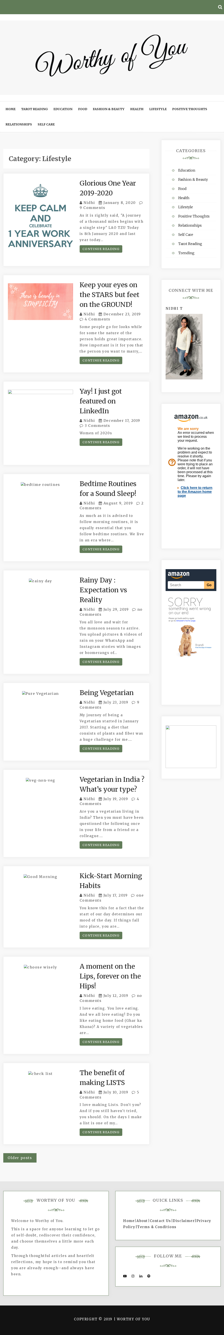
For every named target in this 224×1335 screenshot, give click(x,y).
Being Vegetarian (107, 692)
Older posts (20, 1158)
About (142, 1221)
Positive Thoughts (189, 109)
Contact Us (160, 1221)
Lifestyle (158, 109)
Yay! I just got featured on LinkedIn (101, 401)
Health (137, 109)
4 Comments (96, 319)
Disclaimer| (184, 1221)
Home (10, 109)
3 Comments (96, 425)
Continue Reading (100, 249)
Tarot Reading (34, 109)
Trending (186, 253)
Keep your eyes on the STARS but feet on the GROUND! (109, 295)
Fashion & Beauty (108, 109)
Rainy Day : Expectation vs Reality (103, 590)
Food (82, 109)
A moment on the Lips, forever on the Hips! (110, 976)
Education (62, 109)
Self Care (46, 124)
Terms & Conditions (157, 1227)
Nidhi (89, 202)
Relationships (18, 124)
